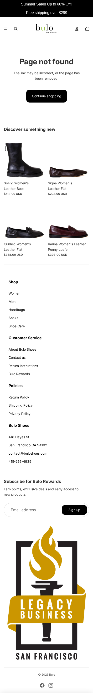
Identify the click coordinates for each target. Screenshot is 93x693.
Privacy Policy (20, 414)
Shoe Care (17, 326)
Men (12, 302)
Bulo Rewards (19, 374)
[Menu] (5, 28)
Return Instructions (23, 366)
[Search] (15, 29)
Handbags (17, 310)
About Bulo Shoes (22, 349)
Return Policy (19, 397)
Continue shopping (46, 96)
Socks (13, 318)
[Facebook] (42, 685)
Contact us (17, 357)
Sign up (74, 510)
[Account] (77, 29)
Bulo (52, 674)
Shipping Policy (21, 405)
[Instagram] (51, 685)
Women (14, 293)
